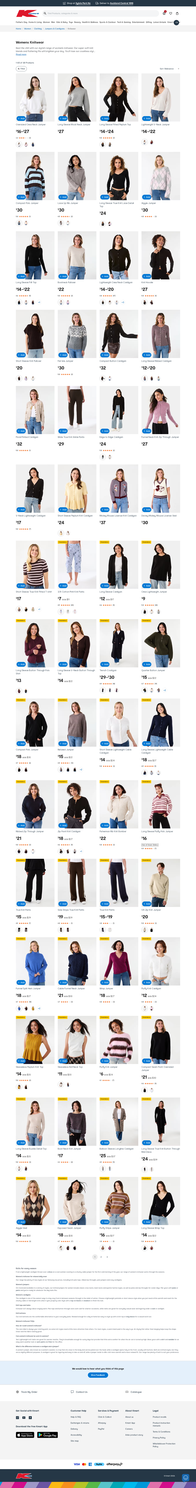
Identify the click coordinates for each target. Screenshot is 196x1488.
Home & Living (35, 22)
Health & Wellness (90, 22)
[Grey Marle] (151, 773)
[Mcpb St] (19, 223)
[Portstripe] (144, 378)
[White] (19, 144)
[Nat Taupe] (151, 1169)
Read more (21, 54)
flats (50, 1342)
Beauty (77, 22)
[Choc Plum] (151, 302)
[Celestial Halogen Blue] (61, 611)
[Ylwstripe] (158, 378)
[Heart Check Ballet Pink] (75, 611)
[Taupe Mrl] (158, 690)
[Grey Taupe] (61, 223)
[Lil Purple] (26, 378)
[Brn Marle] (61, 769)
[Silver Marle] (116, 302)
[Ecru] (110, 930)
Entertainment (138, 22)
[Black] (103, 144)
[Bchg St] (103, 1248)
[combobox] (100, 13)
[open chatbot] (186, 1478)
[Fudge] (33, 302)
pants (18, 1290)
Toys (71, 22)
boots (79, 1301)
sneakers (86, 1301)
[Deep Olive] (110, 144)
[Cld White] (68, 223)
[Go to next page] (107, 1257)
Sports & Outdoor (107, 22)
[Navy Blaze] (110, 690)
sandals (171, 1340)
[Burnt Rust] (151, 142)
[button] (177, 13)
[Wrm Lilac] (68, 302)
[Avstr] (33, 609)
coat (153, 1309)
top (72, 1301)
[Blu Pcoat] (144, 773)
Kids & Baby (61, 22)
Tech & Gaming (124, 22)
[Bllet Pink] (26, 144)
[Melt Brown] (19, 378)
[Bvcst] (26, 223)
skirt (163, 1340)
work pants (41, 1342)
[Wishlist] (171, 13)
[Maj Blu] (19, 1008)
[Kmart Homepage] (27, 13)
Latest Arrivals (159, 22)
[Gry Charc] (75, 851)
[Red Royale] (19, 691)
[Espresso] (151, 378)
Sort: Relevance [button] (167, 69)
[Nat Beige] (144, 142)
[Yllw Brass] (33, 1008)
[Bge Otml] (26, 302)
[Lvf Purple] (110, 224)
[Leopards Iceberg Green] (68, 611)
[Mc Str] (19, 609)
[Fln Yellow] (61, 533)
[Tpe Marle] (103, 1168)
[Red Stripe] (110, 1248)
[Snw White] (144, 1008)
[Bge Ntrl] (144, 930)
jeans (174, 1288)
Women (46, 22)
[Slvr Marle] (158, 611)
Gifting (149, 22)
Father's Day (21, 22)
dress (50, 1272)
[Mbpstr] (33, 144)
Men (53, 22)
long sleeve (130, 1317)
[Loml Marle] (19, 1168)
